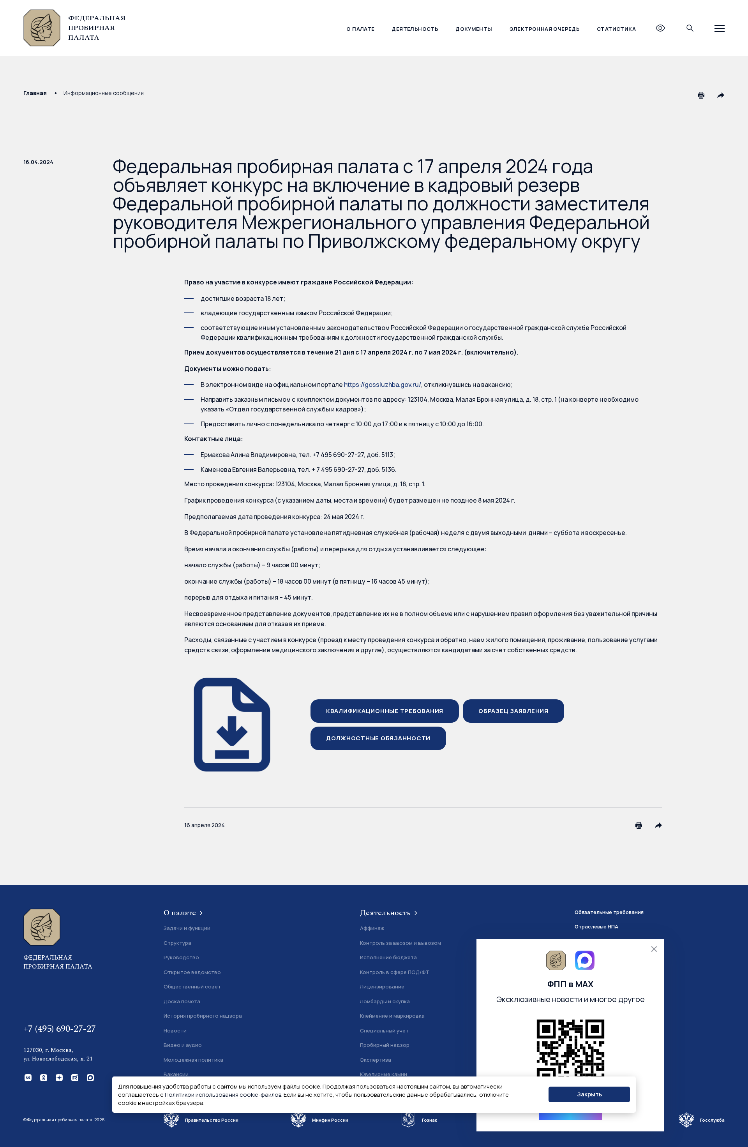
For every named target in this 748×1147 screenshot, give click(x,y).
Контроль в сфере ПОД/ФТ (395, 972)
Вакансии (176, 1074)
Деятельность (415, 28)
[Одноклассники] (43, 1077)
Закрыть (589, 1094)
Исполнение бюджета (388, 957)
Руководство (181, 957)
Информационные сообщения (104, 93)
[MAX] (90, 1077)
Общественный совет (192, 986)
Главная (35, 93)
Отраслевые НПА (596, 926)
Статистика (616, 28)
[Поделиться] (721, 95)
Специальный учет (384, 1030)
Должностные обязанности (378, 738)
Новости (175, 1030)
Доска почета (182, 1001)
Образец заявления (513, 711)
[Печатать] (701, 95)
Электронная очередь (545, 28)
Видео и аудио (183, 1044)
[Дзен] (58, 1077)
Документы (473, 28)
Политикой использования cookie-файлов (223, 1095)
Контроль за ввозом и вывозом (400, 942)
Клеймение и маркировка (392, 1015)
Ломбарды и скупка (385, 1001)
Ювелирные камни (383, 1074)
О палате (360, 28)
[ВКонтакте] (27, 1077)
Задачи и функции (187, 928)
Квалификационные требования (384, 711)
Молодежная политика (193, 1059)
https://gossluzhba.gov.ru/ (382, 384)
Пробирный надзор (384, 1044)
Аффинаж (372, 928)
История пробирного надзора (203, 1015)
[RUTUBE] (74, 1077)
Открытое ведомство (192, 972)
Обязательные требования (609, 912)
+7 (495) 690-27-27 (59, 1029)
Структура (177, 942)
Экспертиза (375, 1059)
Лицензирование (382, 986)
